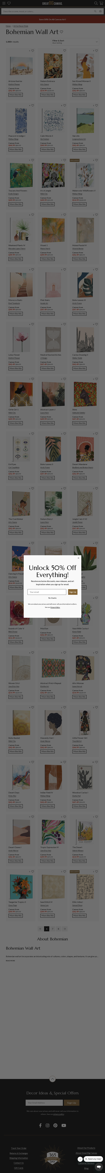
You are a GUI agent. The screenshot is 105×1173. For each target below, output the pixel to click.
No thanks (52, 598)
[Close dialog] (78, 558)
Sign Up (72, 592)
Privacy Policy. (55, 607)
